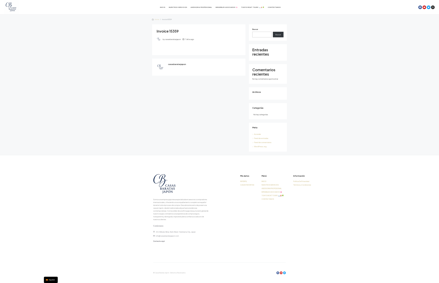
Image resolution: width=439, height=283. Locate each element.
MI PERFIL (243, 181)
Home (157, 19)
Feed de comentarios (262, 142)
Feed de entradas (261, 138)
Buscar (255, 29)
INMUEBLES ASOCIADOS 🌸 (226, 7)
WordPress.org (260, 146)
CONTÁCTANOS (274, 7)
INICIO (162, 7)
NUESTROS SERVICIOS (178, 7)
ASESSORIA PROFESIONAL (201, 7)
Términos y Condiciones (302, 185)
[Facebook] (420, 7)
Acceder (257, 134)
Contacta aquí (159, 241)
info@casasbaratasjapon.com (167, 236)
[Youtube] (424, 7)
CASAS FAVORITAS (247, 185)
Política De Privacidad (301, 181)
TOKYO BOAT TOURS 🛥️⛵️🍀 (252, 7)
